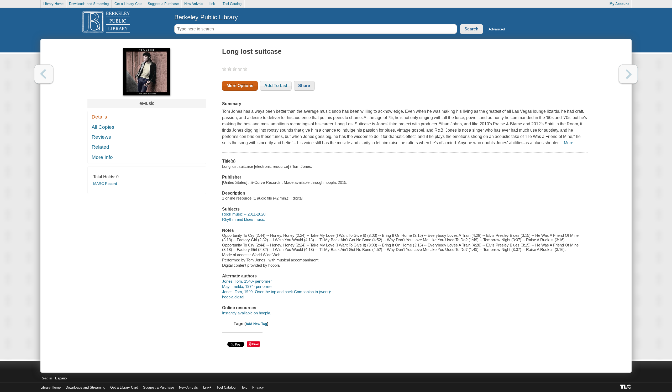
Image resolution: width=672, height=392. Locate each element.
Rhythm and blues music (243, 219)
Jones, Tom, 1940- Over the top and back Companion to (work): (276, 291)
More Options (240, 85)
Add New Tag (256, 324)
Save (255, 344)
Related (100, 147)
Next (628, 74)
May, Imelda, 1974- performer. (248, 286)
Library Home (53, 4)
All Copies (103, 127)
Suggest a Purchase (163, 4)
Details (99, 117)
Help (243, 387)
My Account (619, 4)
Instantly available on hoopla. (246, 313)
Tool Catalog (232, 4)
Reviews (101, 137)
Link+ (213, 4)
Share (304, 85)
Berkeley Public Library (206, 17)
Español (61, 378)
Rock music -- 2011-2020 (243, 214)
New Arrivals (193, 4)
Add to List (275, 85)
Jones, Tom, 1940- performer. (247, 281)
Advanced (497, 29)
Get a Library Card (128, 4)
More (568, 143)
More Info (102, 157)
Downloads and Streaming (89, 4)
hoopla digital (233, 297)
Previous (43, 74)
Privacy (258, 387)
